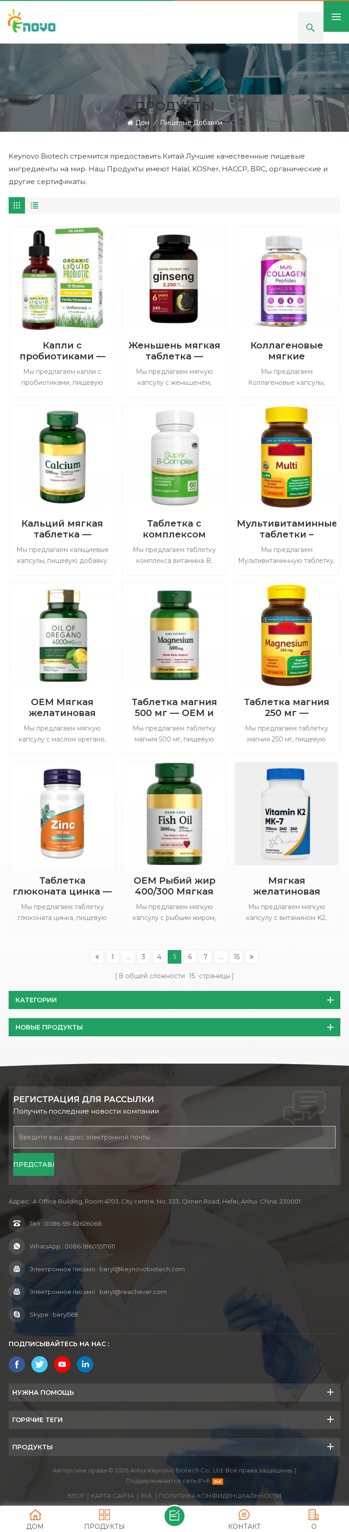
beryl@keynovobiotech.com (142, 1269)
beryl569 (65, 1314)
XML (146, 1495)
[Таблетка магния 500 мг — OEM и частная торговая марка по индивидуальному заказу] (174, 635)
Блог (76, 1495)
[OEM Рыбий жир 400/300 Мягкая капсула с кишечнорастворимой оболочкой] (174, 813)
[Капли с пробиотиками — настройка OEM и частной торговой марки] (62, 278)
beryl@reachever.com (133, 1291)
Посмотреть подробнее (62, 398)
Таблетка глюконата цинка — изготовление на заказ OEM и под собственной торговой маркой (62, 886)
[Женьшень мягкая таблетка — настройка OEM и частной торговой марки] (174, 278)
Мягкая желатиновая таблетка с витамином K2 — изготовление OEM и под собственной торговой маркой (286, 886)
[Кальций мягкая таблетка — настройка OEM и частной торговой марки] (62, 457)
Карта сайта (113, 1495)
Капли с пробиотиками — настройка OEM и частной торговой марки (62, 351)
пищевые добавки (191, 123)
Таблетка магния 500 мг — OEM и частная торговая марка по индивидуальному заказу (174, 707)
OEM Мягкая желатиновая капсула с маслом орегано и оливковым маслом (62, 707)
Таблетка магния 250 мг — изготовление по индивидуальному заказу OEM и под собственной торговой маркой (286, 707)
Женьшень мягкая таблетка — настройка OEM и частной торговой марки (174, 351)
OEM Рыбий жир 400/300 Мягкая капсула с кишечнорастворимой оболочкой (174, 886)
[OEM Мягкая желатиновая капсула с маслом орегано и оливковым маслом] (62, 635)
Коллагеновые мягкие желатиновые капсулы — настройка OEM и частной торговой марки (286, 351)
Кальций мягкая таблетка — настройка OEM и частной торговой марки (62, 529)
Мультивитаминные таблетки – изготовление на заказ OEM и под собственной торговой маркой (286, 529)
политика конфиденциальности (220, 1495)
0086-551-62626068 (73, 1223)
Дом (142, 123)
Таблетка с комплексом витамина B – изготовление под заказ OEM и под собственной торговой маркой (174, 529)
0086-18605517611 (90, 1246)
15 (236, 957)
